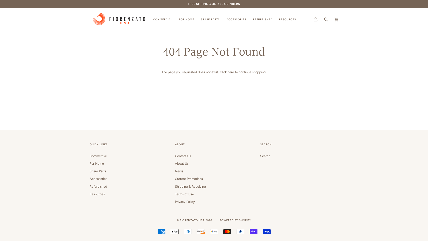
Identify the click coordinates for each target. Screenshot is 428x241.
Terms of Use (184, 194)
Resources (97, 194)
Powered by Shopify (235, 220)
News (179, 171)
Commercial (98, 156)
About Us (182, 164)
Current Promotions (189, 179)
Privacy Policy (185, 202)
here (231, 72)
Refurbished (98, 187)
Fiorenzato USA (192, 220)
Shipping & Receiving (190, 187)
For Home (97, 164)
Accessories (98, 179)
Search (265, 156)
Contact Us (183, 156)
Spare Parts (98, 171)
